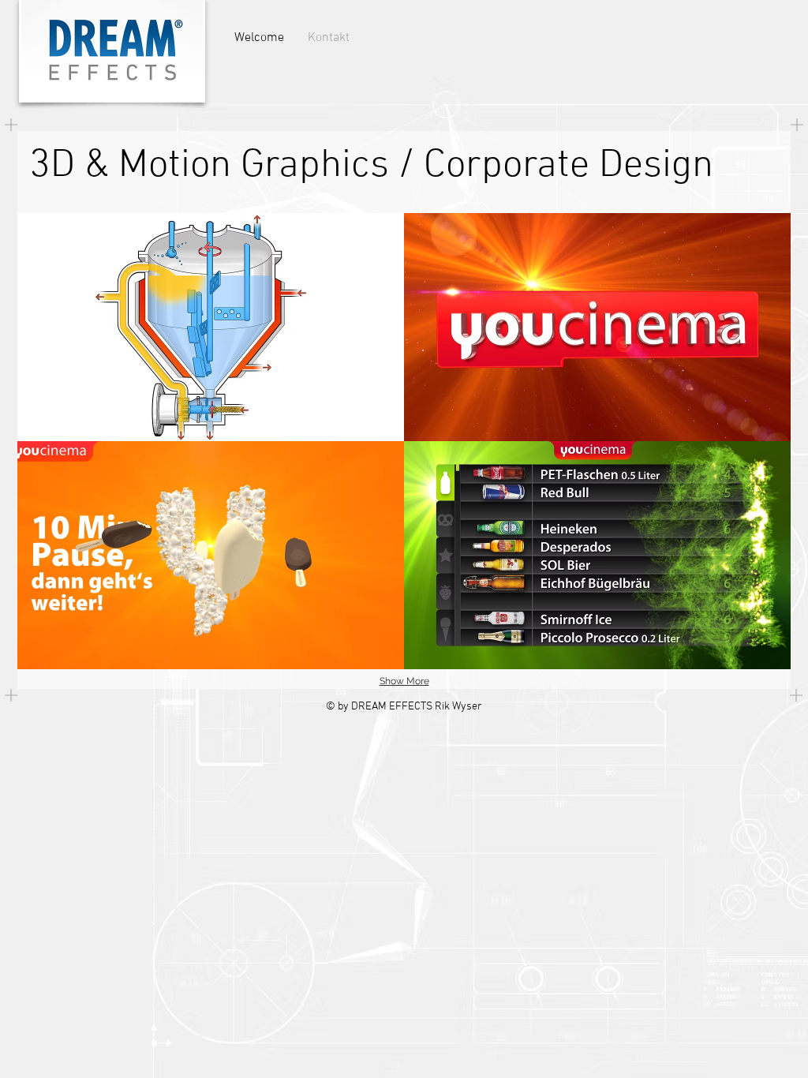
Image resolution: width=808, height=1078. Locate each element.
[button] (210, 327)
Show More (404, 681)
